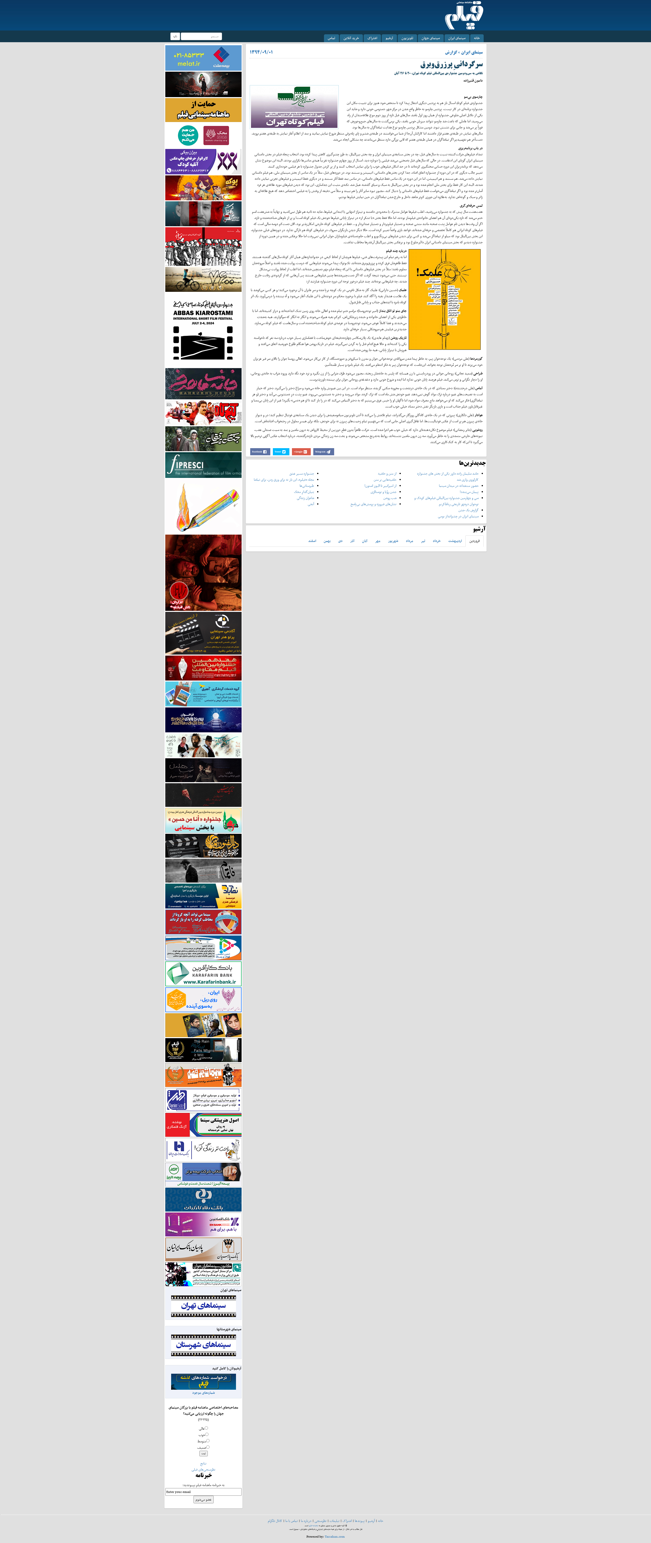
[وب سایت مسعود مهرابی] (203, 506)
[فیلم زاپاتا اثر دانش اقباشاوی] (203, 572)
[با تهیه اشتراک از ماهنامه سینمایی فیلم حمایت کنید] (203, 110)
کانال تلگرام (275, 1521)
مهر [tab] (377, 541)
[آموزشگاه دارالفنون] (203, 846)
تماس (331, 38)
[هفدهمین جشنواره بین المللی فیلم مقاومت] (203, 668)
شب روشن (389, 498)
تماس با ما (291, 1521)
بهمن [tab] (327, 541)
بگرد (175, 36)
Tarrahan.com (335, 1536)
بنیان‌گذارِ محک (304, 492)
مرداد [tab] (409, 541)
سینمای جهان (431, 38)
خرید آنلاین (351, 38)
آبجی (311, 504)
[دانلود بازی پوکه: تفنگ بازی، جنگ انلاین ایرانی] (203, 187)
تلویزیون (407, 38)
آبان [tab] (364, 541)
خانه (477, 38)
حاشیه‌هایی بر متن (385, 479)
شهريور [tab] (393, 541)
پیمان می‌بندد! (469, 492)
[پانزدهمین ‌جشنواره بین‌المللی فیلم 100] (203, 84)
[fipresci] (203, 464)
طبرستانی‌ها (307, 486)
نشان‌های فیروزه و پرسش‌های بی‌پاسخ (373, 504)
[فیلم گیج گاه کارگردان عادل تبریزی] (203, 412)
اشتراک (372, 38)
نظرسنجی (321, 1521)
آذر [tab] (352, 541)
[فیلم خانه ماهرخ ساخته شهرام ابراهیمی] (203, 383)
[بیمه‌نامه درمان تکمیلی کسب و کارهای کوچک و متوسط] (203, 57)
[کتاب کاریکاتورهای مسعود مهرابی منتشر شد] (203, 246)
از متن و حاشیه (387, 473)
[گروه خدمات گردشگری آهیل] (203, 694)
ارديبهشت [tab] (455, 541)
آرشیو (389, 38)
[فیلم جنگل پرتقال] (203, 438)
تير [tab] (423, 541)
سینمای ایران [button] (457, 38)
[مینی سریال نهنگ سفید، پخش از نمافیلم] (203, 213)
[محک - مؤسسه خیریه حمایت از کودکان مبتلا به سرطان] (203, 135)
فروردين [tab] (474, 541)
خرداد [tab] (437, 541)
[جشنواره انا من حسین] (203, 820)
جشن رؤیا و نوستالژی (383, 492)
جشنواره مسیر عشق (301, 473)
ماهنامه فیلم (313, 1525)
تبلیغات (334, 1521)
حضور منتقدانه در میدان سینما (459, 486)
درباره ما (306, 1521)
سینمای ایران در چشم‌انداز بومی (458, 516)
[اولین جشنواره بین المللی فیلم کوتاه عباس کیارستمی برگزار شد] (203, 329)
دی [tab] (340, 541)
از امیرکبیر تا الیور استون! (380, 486)
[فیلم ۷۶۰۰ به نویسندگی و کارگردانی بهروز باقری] (203, 279)
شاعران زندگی (305, 498)
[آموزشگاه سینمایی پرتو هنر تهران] (203, 633)
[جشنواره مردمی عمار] (203, 719)
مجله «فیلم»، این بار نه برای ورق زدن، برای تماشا (284, 479)
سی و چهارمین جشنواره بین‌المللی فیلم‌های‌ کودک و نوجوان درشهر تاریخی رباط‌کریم (446, 501)
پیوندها (360, 1521)
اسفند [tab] (312, 541)
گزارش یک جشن (468, 510)
